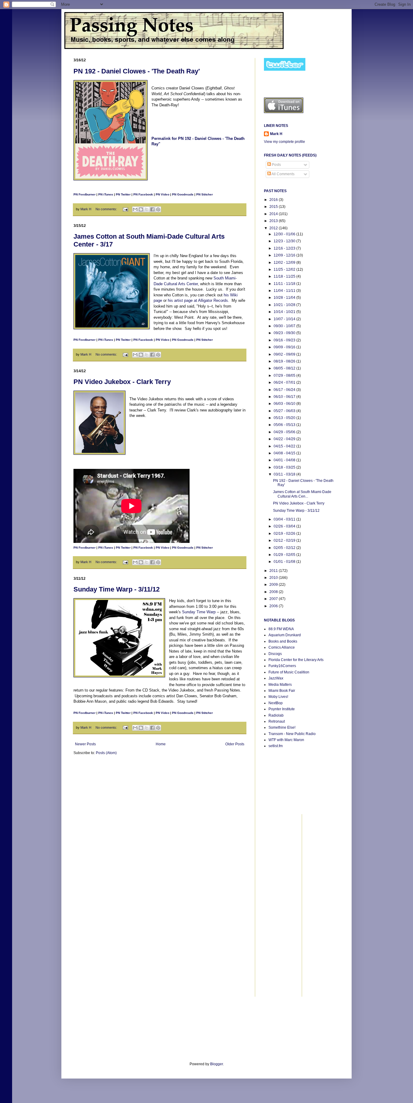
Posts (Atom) (106, 753)
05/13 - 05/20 (285, 418)
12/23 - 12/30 (285, 241)
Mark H (276, 134)
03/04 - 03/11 (285, 519)
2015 (274, 207)
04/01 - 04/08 (285, 460)
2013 (274, 221)
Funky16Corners (282, 666)
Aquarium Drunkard (284, 635)
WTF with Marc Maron (286, 740)
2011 (274, 571)
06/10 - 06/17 (285, 397)
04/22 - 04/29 (285, 439)
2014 (274, 214)
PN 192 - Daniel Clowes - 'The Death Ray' (136, 71)
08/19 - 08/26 (285, 361)
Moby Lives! (278, 697)
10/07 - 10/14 (285, 319)
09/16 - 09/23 (285, 340)
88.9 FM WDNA (281, 629)
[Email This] (135, 209)
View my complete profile (284, 142)
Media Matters (280, 684)
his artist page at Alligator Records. (198, 300)
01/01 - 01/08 (285, 562)
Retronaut (276, 721)
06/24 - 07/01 (285, 382)
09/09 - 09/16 (285, 347)
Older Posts (234, 744)
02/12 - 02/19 (285, 540)
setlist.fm (275, 746)
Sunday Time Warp (199, 612)
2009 (274, 584)
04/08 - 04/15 (285, 453)
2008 (274, 592)
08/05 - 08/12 (285, 368)
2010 (274, 578)
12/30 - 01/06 (285, 234)
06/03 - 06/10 (285, 404)
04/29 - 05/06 (285, 432)
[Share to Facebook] (152, 209)
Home (161, 744)
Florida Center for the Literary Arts (296, 660)
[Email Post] (125, 209)
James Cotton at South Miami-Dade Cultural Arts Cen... (302, 494)
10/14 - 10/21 (285, 312)
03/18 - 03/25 (285, 467)
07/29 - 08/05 (285, 375)
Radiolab (276, 715)
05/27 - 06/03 (285, 411)
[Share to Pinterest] (158, 209)
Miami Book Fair (281, 691)
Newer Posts (85, 744)
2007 (274, 599)
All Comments (282, 174)
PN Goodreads (182, 194)
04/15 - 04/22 (285, 446)
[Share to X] (147, 209)
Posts (276, 165)
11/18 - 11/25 (285, 276)
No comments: (107, 209)
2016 (274, 200)
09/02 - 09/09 (285, 354)
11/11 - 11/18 (285, 284)
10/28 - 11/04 (285, 297)
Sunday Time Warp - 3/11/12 (116, 589)
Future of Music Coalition (288, 672)
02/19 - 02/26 (285, 533)
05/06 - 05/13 (285, 425)
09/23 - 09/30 (285, 333)
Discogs (275, 654)
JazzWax (275, 678)
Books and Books (282, 641)
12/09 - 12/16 (285, 255)
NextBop (275, 703)
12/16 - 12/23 (285, 248)
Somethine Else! (281, 727)
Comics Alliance (281, 647)
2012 (274, 228)
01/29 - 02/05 (285, 555)
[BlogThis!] (141, 209)
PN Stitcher (204, 194)
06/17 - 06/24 (285, 390)
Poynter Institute (281, 709)
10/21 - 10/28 (285, 305)
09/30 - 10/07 (285, 326)
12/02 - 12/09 (285, 262)
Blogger (216, 1064)
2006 (274, 606)
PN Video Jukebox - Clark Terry (122, 381)
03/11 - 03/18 (285, 474)
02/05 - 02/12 (285, 548)
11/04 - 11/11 (285, 291)
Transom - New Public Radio (292, 734)
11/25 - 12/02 (285, 269)
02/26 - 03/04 (285, 526)
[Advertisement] (282, 904)
